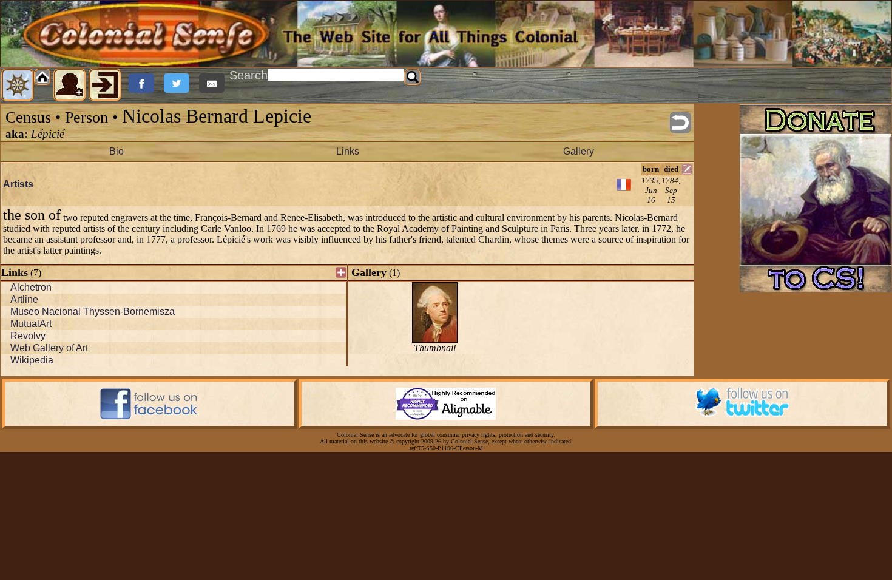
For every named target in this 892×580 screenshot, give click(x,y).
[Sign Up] (69, 85)
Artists (18, 184)
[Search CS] (412, 77)
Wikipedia (31, 360)
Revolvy (28, 336)
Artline (24, 299)
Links (347, 151)
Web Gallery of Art (49, 348)
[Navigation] (17, 85)
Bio (116, 151)
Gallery (578, 151)
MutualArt (31, 324)
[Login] (105, 85)
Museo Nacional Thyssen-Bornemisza (92, 311)
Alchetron (31, 287)
